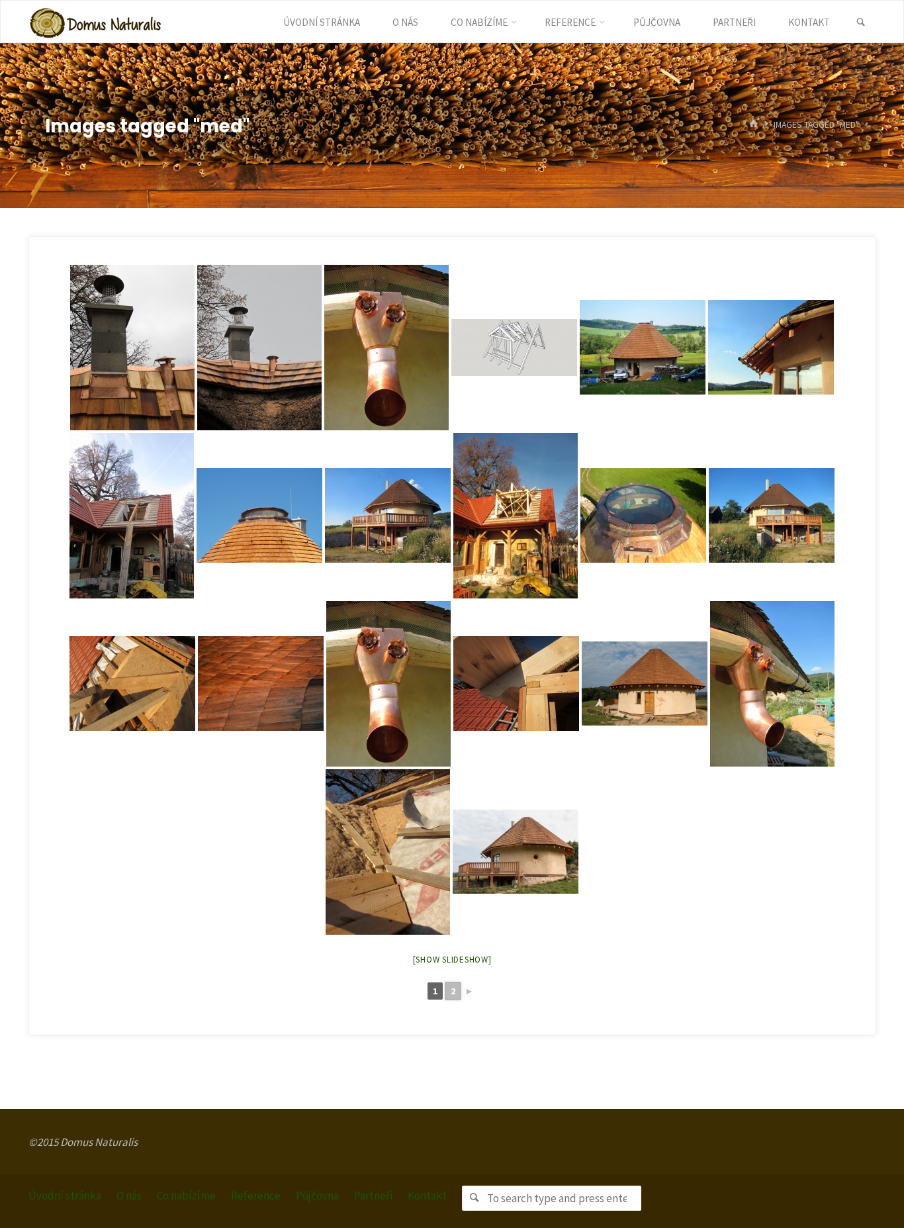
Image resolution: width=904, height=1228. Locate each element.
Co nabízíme (186, 1195)
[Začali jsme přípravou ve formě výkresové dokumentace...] (514, 347)
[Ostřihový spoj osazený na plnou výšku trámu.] (516, 683)
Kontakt (427, 1195)
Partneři (373, 1195)
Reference (256, 1195)
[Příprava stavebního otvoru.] (131, 515)
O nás (129, 1195)
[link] (860, 22)
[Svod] (388, 684)
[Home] (753, 124)
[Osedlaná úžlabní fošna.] (132, 683)
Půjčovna (317, 1195)
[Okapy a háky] (771, 347)
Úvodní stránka (64, 1195)
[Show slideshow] (452, 959)
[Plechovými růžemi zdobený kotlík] (386, 347)
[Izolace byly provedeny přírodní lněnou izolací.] (388, 852)
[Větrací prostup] (132, 347)
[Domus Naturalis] (95, 22)
